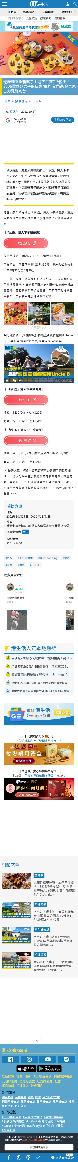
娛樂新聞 (45, 18)
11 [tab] (45, 26)
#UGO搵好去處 (11, 1117)
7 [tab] (31, 26)
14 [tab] (34, 30)
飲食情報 (21, 101)
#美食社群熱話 (53, 1117)
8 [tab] (34, 26)
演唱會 (12, 12)
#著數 (59, 1125)
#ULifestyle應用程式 (39, 1121)
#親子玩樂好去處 (13, 1121)
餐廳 (67, 558)
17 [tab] (45, 30)
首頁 (7, 101)
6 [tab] (49, 22)
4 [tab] (42, 22)
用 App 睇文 (64, 119)
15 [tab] (38, 30)
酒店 (22, 565)
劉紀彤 (14, 111)
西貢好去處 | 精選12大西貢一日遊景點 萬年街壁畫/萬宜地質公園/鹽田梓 (53, 941)
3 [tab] (38, 22)
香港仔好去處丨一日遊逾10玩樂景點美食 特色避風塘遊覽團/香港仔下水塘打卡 (54, 966)
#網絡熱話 (8, 1130)
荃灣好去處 (27, 1081)
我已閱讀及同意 (39, 1147)
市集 (19, 1076)
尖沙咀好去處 (42, 1076)
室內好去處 (42, 929)
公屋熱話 (31, 18)
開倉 (28, 1076)
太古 (25, 532)
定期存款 (59, 18)
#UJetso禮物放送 (13, 1125)
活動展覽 (8, 1076)
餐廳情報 (8, 1085)
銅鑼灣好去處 (63, 1076)
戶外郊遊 (40, 904)
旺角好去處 (44, 1081)
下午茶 (37, 101)
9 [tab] (38, 26)
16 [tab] (42, 30)
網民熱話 (7, 1097)
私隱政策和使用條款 (33, 1140)
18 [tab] (49, 30)
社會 (58, 1081)
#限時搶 (60, 1121)
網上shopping (48, 558)
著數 (9, 558)
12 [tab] (49, 26)
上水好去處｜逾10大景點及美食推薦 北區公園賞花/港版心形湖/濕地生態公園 (54, 915)
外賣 (9, 565)
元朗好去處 (9, 1081)
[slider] (38, 380)
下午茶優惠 (26, 558)
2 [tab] (34, 22)
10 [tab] (42, 26)
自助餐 (39, 875)
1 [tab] (31, 22)
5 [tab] (45, 22)
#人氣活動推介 (32, 1117)
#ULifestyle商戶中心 (40, 1125)
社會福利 (37, 1085)
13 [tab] (31, 30)
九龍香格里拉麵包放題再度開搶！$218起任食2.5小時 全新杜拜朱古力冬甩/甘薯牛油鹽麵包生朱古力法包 (54, 888)
